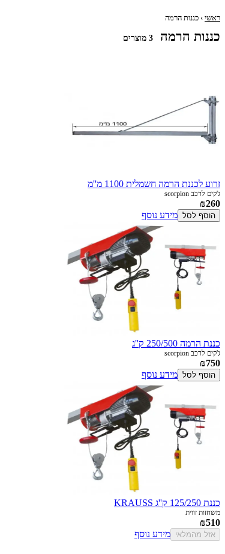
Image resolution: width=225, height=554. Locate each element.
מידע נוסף (160, 215)
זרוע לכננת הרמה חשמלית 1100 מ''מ (154, 184)
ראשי (212, 17)
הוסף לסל (198, 215)
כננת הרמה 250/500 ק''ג (176, 343)
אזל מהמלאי (195, 534)
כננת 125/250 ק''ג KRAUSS (167, 503)
